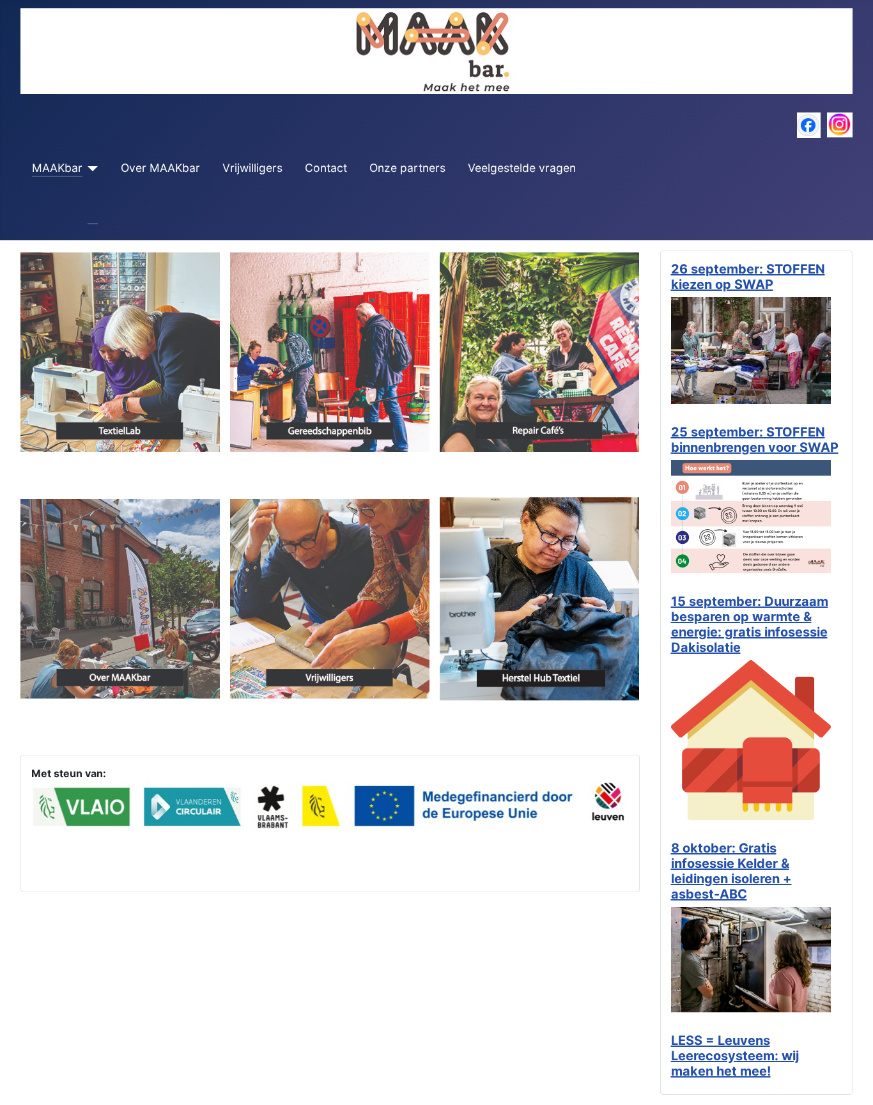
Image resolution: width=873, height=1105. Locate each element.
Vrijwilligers (252, 167)
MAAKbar (57, 167)
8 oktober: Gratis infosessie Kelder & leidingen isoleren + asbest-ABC (731, 871)
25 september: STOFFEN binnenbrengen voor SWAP (754, 439)
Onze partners (407, 167)
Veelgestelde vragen (522, 167)
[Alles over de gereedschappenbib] (329, 350)
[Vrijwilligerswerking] (329, 597)
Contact (326, 167)
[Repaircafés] (539, 350)
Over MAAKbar (160, 167)
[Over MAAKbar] (120, 597)
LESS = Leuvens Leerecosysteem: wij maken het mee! (735, 1056)
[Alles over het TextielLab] (120, 350)
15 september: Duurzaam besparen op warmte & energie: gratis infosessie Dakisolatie (749, 624)
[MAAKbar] (90, 168)
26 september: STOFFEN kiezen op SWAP (748, 276)
